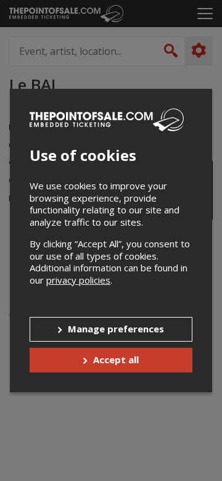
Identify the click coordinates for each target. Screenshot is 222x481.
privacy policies (78, 280)
